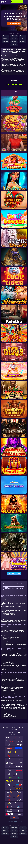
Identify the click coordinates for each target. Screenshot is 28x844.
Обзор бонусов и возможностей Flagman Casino (13, 583)
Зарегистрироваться (17, 2)
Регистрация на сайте (14, 23)
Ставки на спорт (14, 729)
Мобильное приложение (9, 727)
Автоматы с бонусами (14, 573)
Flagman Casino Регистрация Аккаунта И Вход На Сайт (14, 584)
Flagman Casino (3, 2)
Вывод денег (22, 727)
